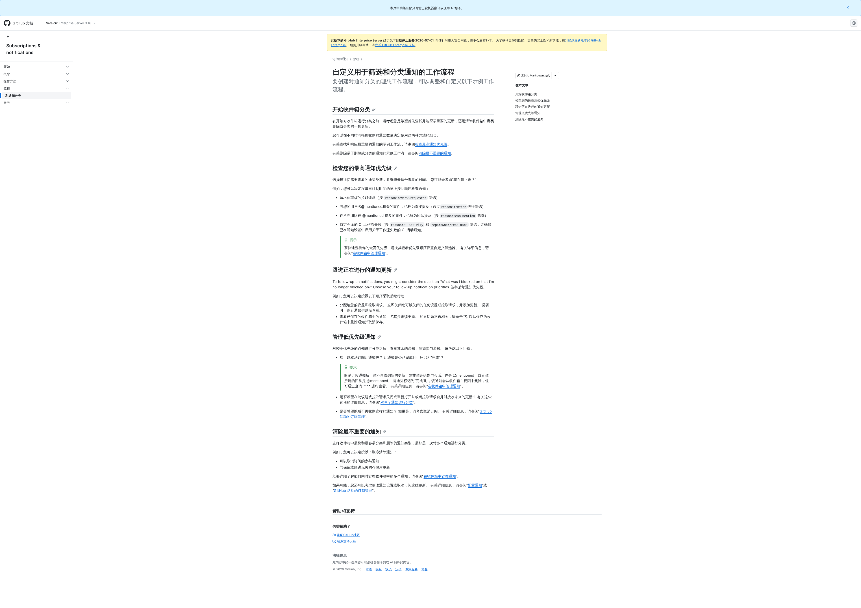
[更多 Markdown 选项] (555, 75)
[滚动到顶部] (851, 598)
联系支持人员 (346, 541)
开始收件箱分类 (351, 109)
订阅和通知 (340, 59)
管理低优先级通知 (354, 337)
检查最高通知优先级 (431, 144)
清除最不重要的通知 (435, 153)
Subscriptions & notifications (23, 49)
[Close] (848, 7)
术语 (369, 569)
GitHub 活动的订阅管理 (353, 490)
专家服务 (411, 569)
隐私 (379, 569)
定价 (398, 569)
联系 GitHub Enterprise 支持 (395, 45)
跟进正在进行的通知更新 (362, 270)
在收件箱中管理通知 (369, 253)
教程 (356, 59)
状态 (388, 569)
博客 (424, 569)
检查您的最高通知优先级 (362, 168)
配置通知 (475, 485)
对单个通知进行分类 (396, 402)
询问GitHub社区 (348, 535)
